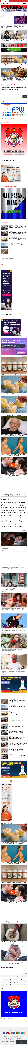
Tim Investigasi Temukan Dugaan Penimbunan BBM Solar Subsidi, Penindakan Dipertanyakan (16, 732)
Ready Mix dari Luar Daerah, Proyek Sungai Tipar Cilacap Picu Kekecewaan (17, 251)
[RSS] (24, 1033)
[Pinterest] (9, 1033)
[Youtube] (17, 1033)
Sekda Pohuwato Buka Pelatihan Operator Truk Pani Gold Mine (16, 750)
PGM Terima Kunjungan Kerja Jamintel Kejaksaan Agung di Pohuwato (17, 239)
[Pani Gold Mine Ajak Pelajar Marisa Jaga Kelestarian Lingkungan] (4, 738)
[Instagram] (12, 1033)
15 (21, 981)
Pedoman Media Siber (19, 1036)
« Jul (2, 988)
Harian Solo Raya (8, 3)
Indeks (5, 1036)
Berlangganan (21, 1042)
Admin (2, 510)
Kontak (10, 1036)
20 (14, 982)
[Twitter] (7, 1033)
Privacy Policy (20, 1038)
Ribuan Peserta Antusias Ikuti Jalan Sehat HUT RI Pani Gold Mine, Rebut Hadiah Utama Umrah (17, 245)
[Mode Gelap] (24, 3)
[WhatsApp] (19, 1033)
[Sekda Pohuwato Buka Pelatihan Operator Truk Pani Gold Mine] (4, 750)
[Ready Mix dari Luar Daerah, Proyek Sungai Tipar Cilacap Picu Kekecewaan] (4, 251)
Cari (2, 94)
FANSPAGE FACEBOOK (7, 160)
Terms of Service (14, 1039)
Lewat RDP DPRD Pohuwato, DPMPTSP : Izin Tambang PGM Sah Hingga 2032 (17, 233)
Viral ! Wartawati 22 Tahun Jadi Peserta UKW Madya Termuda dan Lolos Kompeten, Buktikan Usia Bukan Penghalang (18, 227)
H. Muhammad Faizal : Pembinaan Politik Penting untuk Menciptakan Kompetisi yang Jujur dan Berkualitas (18, 744)
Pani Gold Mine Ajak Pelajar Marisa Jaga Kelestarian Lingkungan (17, 738)
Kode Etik (7, 1038)
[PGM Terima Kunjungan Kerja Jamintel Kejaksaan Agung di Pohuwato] (4, 239)
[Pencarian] (26, 3)
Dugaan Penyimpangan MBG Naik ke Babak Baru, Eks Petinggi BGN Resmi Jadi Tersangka (17, 756)
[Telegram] (22, 1033)
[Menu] (2, 3)
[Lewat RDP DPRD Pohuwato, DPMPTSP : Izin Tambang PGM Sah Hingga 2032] (4, 233)
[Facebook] (4, 1033)
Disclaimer (13, 1038)
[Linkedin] (14, 1033)
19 (10, 982)
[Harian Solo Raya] (14, 1030)
